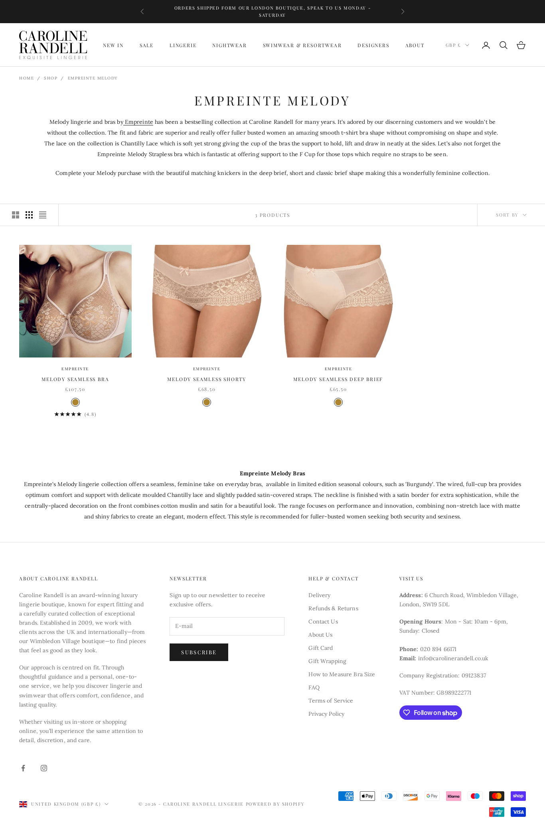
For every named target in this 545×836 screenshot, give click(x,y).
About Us (320, 634)
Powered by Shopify (275, 804)
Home (26, 78)
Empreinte (138, 121)
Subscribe (199, 652)
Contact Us (323, 621)
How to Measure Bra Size (341, 674)
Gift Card (320, 647)
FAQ (313, 687)
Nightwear (229, 45)
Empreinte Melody (93, 78)
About (415, 45)
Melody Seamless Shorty (206, 379)
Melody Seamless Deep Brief (338, 379)
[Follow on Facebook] (23, 768)
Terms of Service (330, 700)
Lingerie (183, 45)
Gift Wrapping (327, 661)
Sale (147, 45)
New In (113, 45)
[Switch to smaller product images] (29, 215)
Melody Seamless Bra (75, 379)
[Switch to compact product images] (42, 215)
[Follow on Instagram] (44, 768)
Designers (373, 45)
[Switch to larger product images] (15, 215)
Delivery (319, 595)
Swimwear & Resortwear (302, 45)
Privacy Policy (326, 713)
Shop (50, 78)
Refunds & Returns (333, 608)
